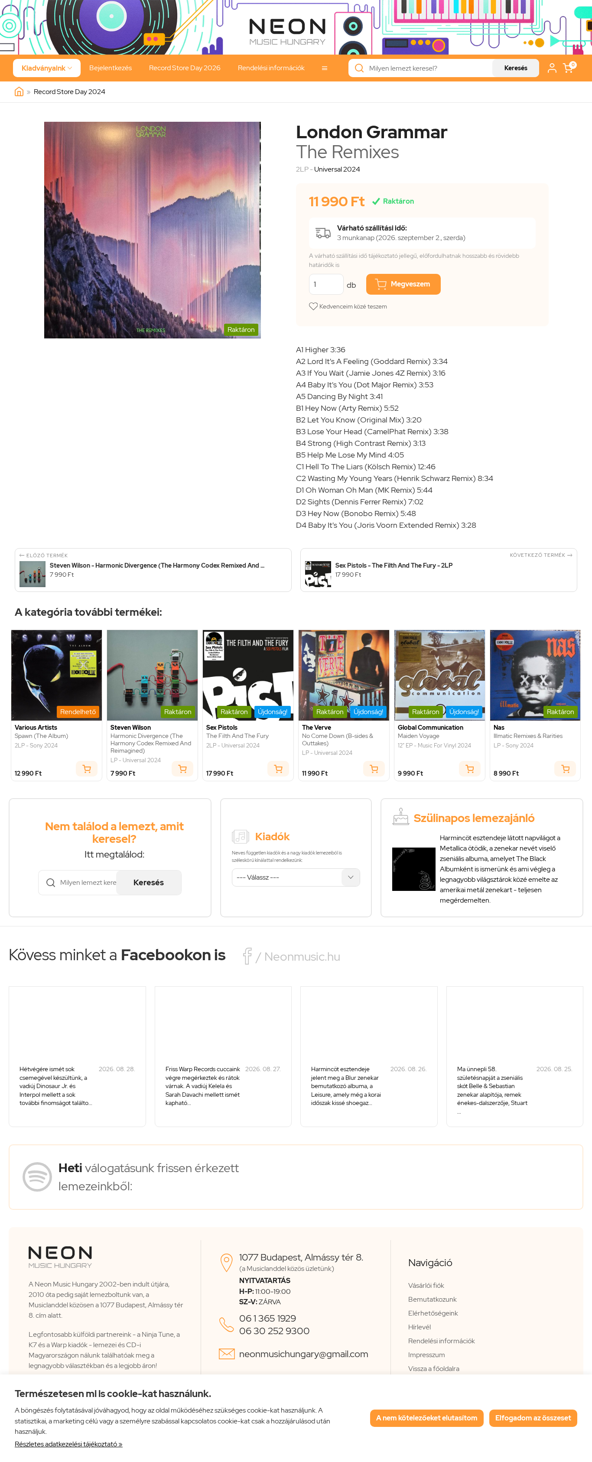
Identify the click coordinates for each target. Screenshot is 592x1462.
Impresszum (426, 1354)
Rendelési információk (271, 67)
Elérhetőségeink (433, 1313)
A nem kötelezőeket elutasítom (427, 1418)
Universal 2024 (337, 169)
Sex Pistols (221, 727)
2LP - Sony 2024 (36, 745)
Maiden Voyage (418, 736)
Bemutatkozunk (432, 1299)
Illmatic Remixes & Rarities (528, 736)
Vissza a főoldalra (433, 1368)
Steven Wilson (131, 727)
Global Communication (430, 727)
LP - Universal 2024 (136, 760)
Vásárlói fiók (426, 1285)
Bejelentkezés (110, 67)
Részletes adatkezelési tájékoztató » (69, 1444)
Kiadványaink (47, 68)
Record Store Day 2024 (69, 91)
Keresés (515, 68)
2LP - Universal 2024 (233, 745)
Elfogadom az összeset (533, 1418)
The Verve (316, 727)
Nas (499, 727)
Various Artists (36, 727)
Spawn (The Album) (41, 736)
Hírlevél (419, 1327)
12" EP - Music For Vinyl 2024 (434, 745)
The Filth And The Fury (237, 736)
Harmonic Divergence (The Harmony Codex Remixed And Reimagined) (151, 743)
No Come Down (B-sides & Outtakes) (337, 739)
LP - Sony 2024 (513, 745)
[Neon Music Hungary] (19, 92)
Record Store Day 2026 (185, 67)
